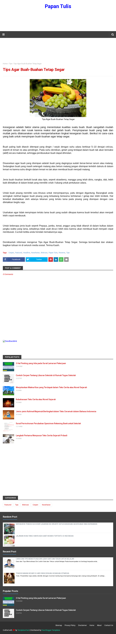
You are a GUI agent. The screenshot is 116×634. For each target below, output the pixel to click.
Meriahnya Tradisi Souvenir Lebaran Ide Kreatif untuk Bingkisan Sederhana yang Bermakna (56, 524)
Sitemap (58, 625)
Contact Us (108, 625)
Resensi (62, 253)
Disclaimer (82, 625)
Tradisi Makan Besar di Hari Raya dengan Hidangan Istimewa (42, 573)
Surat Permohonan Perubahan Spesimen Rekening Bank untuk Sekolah (48, 423)
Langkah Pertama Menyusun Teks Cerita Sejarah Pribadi (41, 435)
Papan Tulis (58, 6)
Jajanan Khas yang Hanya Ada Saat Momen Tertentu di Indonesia (44, 536)
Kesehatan (35, 253)
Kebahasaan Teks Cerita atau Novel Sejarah (36, 399)
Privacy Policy (70, 625)
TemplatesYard (23, 630)
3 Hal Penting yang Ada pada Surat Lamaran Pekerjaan (41, 363)
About (99, 625)
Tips (10, 64)
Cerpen (11, 253)
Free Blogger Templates (51, 630)
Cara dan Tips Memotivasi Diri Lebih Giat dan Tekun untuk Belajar (45, 559)
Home (5, 64)
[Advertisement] (58, 22)
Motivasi (44, 253)
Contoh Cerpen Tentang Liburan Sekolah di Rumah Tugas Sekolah (46, 375)
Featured (18, 253)
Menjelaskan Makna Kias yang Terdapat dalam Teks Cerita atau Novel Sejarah (51, 387)
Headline (26, 253)
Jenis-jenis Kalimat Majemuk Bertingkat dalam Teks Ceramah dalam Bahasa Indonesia (56, 411)
